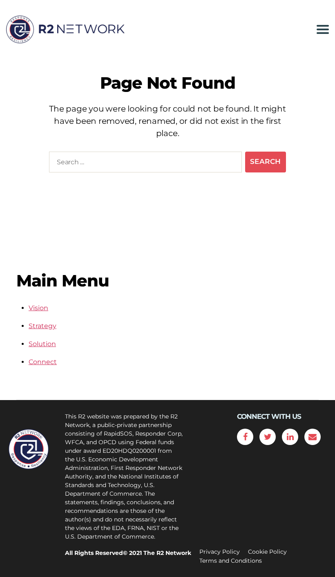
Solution (42, 344)
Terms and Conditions (230, 560)
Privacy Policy (219, 551)
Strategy (42, 326)
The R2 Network (167, 553)
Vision (38, 308)
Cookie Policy (267, 551)
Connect (43, 362)
